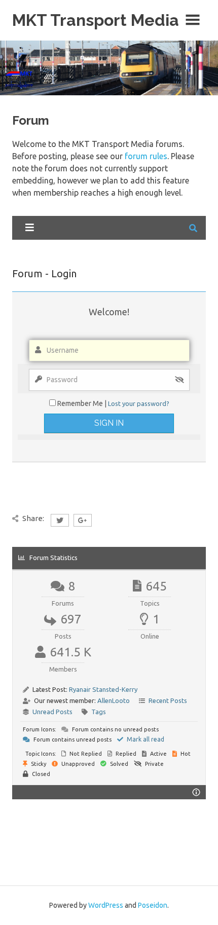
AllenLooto (113, 700)
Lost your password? (138, 403)
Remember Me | (82, 403)
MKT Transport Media (95, 20)
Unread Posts (52, 711)
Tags (98, 711)
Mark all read (144, 739)
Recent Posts (168, 700)
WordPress (105, 905)
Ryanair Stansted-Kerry (103, 689)
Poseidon (152, 905)
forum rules (146, 156)
